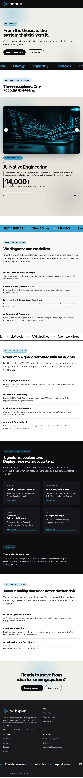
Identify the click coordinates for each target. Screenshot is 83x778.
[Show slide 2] (75, 196)
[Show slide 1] (71, 196)
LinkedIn (46, 743)
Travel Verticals (49, 717)
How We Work (48, 721)
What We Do (47, 713)
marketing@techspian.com (53, 747)
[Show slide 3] (78, 196)
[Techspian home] (13, 4)
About (5, 743)
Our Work (6, 739)
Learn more (11, 500)
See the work (53, 688)
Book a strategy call (13, 52)
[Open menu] (77, 4)
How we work (35, 52)
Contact (6, 751)
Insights (6, 747)
